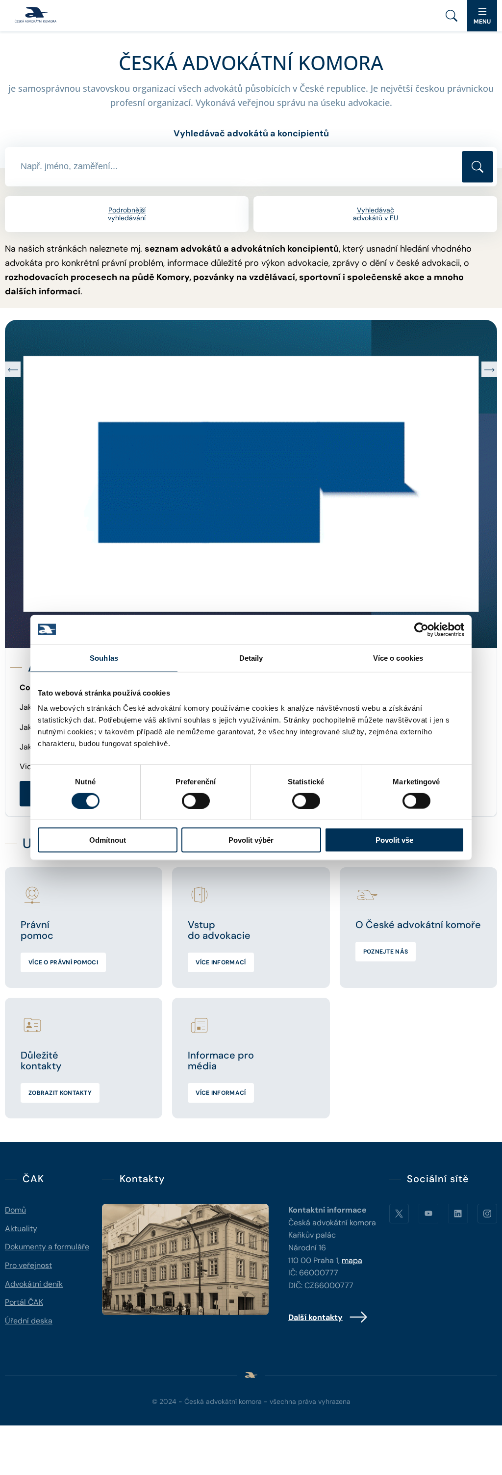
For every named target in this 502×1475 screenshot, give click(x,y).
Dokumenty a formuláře (47, 1247)
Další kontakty (315, 1317)
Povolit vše (394, 840)
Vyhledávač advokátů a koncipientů (251, 133)
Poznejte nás (385, 952)
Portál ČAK (24, 1302)
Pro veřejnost (28, 1265)
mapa (352, 1260)
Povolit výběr (251, 840)
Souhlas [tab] (104, 657)
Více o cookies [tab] (398, 657)
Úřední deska (28, 1321)
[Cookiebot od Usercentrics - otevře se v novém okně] (421, 629)
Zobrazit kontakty (60, 1093)
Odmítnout (107, 840)
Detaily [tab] (251, 657)
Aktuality (21, 1228)
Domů (15, 1210)
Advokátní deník (34, 1284)
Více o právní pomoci (63, 962)
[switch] (196, 800)
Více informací (221, 962)
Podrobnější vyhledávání (127, 214)
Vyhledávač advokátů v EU (375, 214)
